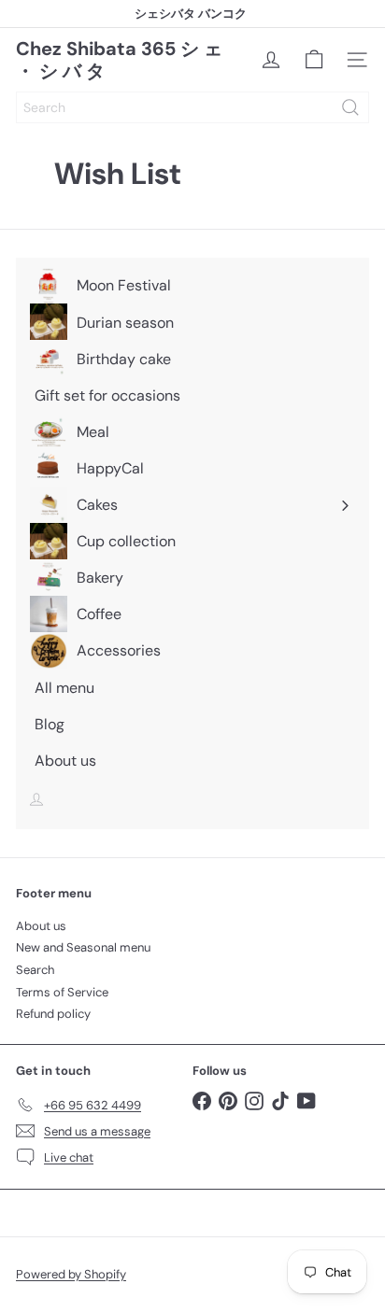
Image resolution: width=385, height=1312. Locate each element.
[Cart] (313, 60)
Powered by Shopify (71, 1274)
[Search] (350, 107)
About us (41, 926)
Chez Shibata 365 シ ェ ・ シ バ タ (119, 59)
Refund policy (53, 1014)
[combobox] (192, 107)
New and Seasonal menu (83, 947)
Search (35, 970)
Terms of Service (62, 992)
